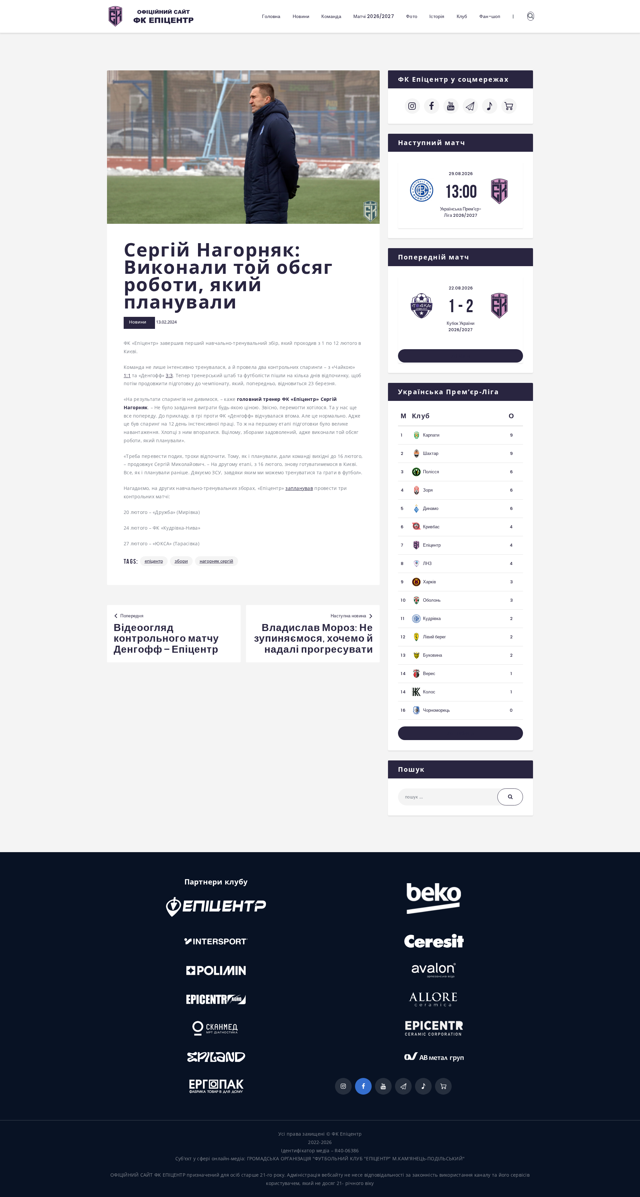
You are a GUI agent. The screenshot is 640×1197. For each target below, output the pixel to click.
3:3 (169, 375)
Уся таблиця (460, 733)
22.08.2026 (461, 288)
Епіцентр (154, 561)
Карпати (431, 435)
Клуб (421, 416)
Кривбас (431, 527)
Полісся (431, 472)
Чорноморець (436, 710)
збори (181, 561)
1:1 (127, 375)
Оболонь (432, 600)
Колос (429, 692)
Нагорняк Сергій (216, 561)
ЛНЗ (427, 563)
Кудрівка (432, 618)
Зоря (428, 490)
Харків (429, 582)
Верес (429, 673)
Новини (137, 322)
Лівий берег (434, 637)
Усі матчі (460, 356)
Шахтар (430, 453)
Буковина (432, 655)
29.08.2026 (461, 173)
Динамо (430, 508)
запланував (299, 488)
